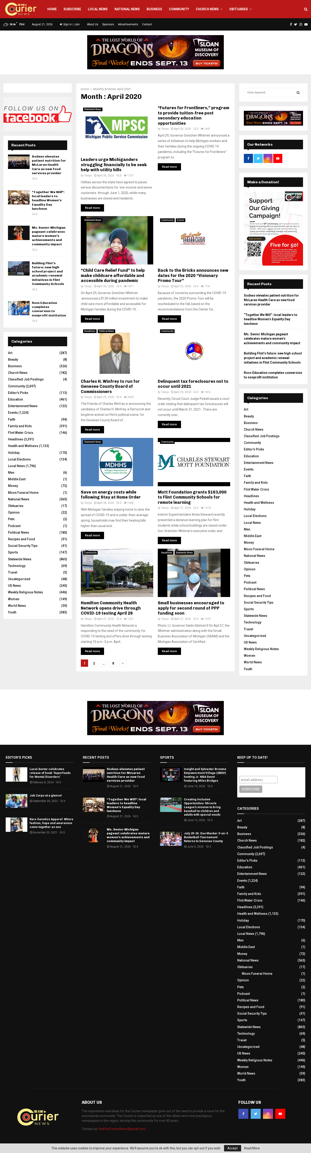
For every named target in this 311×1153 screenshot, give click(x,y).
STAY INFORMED (88, 560)
